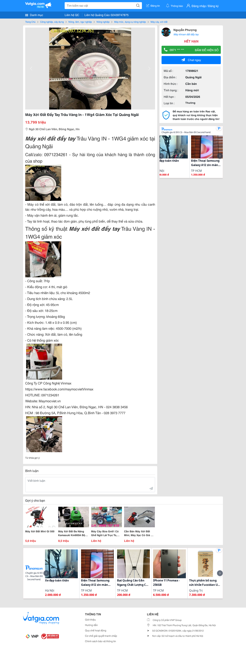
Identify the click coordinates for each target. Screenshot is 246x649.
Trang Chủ (30, 21)
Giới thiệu (90, 619)
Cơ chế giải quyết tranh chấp (101, 635)
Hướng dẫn (91, 625)
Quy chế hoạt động (95, 630)
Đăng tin (155, 5)
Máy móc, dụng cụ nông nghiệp (130, 21)
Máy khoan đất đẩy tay (186, 34)
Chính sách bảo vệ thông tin (100, 641)
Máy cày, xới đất (159, 21)
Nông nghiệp (103, 21)
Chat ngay (194, 60)
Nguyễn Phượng (185, 30)
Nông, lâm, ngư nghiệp (80, 21)
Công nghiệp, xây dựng (52, 21)
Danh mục (36, 15)
